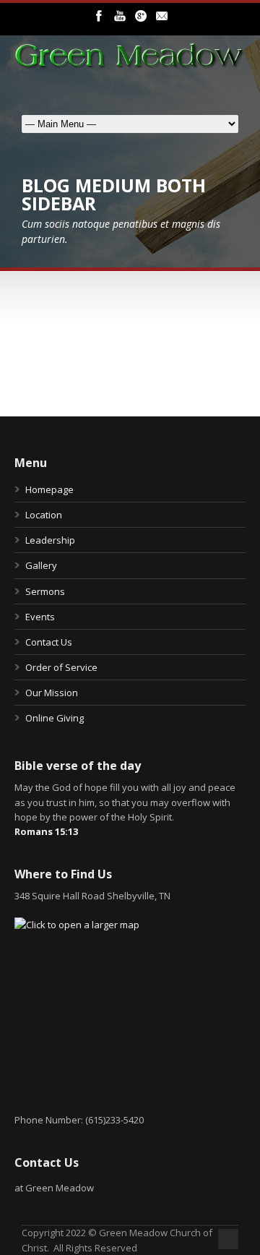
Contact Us (48, 641)
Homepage (49, 489)
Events (40, 616)
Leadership (50, 540)
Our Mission (51, 692)
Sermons (45, 591)
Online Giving (54, 717)
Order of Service (61, 667)
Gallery (41, 565)
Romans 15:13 (46, 831)
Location (43, 514)
